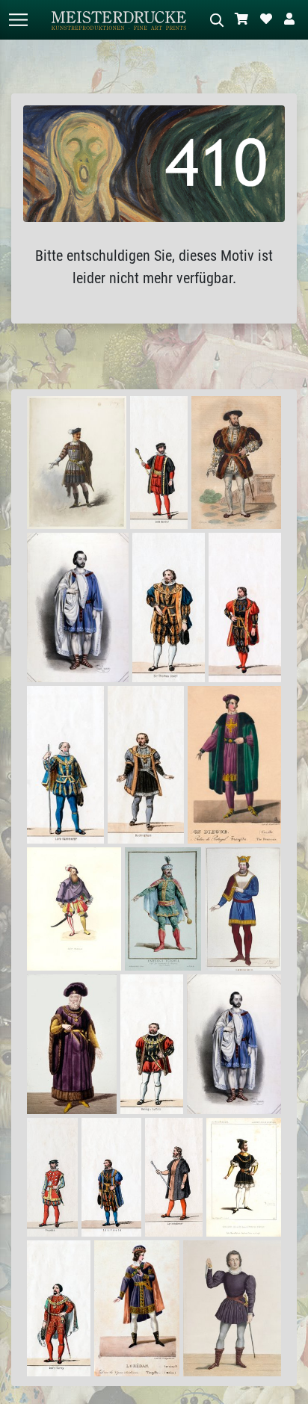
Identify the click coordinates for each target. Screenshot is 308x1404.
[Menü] (18, 19)
